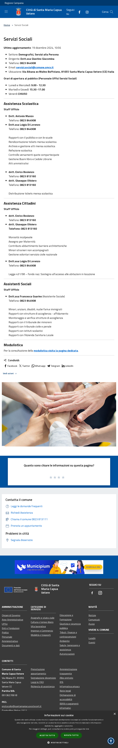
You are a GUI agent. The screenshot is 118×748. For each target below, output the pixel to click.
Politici (5, 632)
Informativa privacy (70, 686)
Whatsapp (40, 366)
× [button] (114, 714)
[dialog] (59, 729)
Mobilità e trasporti (41, 635)
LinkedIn (69, 366)
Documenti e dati (11, 645)
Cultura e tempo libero (42, 622)
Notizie (92, 615)
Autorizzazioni (67, 654)
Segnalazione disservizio (43, 678)
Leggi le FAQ (37, 682)
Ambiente (65, 641)
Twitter (26, 366)
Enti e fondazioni (10, 628)
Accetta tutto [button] (47, 735)
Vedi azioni (8, 373)
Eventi (91, 642)
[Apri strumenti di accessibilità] (111, 741)
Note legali (65, 691)
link (87, 728)
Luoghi (91, 638)
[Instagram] (86, 12)
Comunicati (94, 619)
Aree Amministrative (12, 619)
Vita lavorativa (38, 626)
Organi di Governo (11, 615)
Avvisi (91, 624)
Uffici (5, 624)
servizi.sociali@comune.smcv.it (35, 67)
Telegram (55, 366)
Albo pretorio (66, 678)
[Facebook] (78, 12)
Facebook (12, 366)
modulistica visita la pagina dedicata (56, 351)
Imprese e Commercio (42, 630)
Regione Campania (14, 3)
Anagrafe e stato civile (42, 618)
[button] (59, 742)
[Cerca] (111, 12)
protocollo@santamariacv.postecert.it (21, 706)
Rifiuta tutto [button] (71, 735)
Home (7, 25)
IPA (61, 682)
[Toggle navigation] (6, 11)
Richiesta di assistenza (43, 686)
